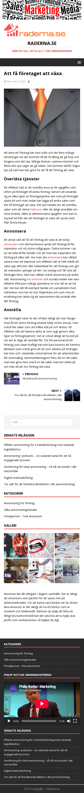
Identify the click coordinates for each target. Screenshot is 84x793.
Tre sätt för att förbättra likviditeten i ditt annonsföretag (39, 484)
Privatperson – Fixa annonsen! (23, 516)
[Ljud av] (69, 721)
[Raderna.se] (42, 17)
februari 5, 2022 (16, 81)
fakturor (36, 209)
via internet (35, 279)
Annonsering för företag (19, 503)
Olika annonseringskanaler (20, 510)
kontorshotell (25, 616)
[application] (42, 703)
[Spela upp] (9, 721)
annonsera (11, 244)
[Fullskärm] (75, 721)
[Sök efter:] (42, 422)
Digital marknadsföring (18, 478)
